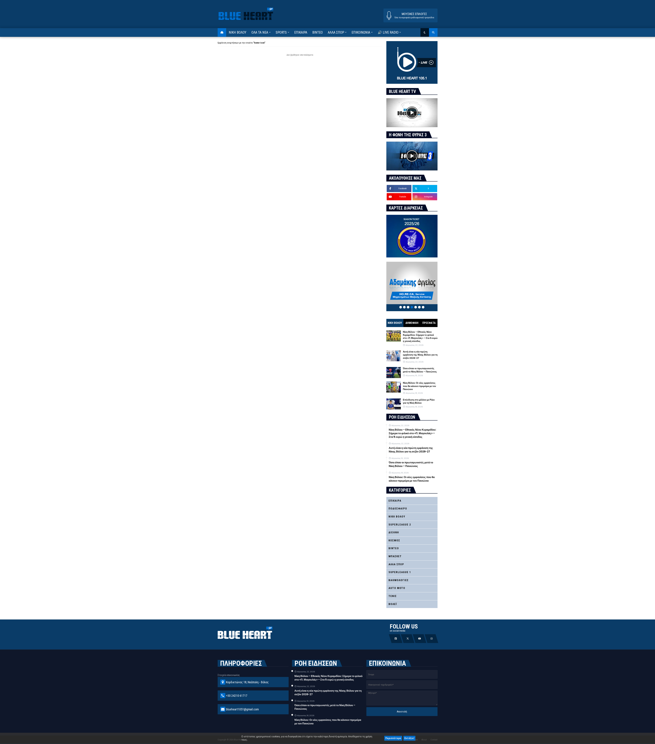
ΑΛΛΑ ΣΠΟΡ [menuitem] (336, 32)
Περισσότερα (393, 738)
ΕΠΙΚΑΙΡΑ (395, 500)
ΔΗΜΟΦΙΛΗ (411, 322)
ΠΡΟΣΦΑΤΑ (429, 322)
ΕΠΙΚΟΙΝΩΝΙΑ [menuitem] (361, 32)
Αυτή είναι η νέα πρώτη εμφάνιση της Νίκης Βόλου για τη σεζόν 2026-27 (420, 354)
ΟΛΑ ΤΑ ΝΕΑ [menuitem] (259, 32)
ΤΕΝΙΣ (393, 596)
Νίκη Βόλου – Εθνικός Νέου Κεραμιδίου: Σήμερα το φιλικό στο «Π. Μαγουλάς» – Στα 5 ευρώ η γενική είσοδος (420, 336)
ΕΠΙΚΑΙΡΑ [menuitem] (300, 32)
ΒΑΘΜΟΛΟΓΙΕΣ (399, 580)
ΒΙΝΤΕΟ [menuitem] (317, 32)
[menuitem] (222, 32)
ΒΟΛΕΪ (393, 604)
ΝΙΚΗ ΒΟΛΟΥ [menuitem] (237, 32)
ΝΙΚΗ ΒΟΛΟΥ (395, 322)
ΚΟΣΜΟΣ (394, 540)
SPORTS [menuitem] (281, 32)
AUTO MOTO (397, 588)
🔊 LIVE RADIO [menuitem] (388, 32)
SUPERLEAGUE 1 (400, 572)
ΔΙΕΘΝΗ (394, 532)
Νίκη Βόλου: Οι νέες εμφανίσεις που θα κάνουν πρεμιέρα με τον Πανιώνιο (419, 386)
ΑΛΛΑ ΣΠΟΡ (396, 564)
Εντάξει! (409, 738)
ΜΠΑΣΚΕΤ (395, 556)
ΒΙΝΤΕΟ (394, 548)
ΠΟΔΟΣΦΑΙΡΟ (398, 508)
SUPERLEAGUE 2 (400, 524)
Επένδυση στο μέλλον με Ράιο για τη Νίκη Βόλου (419, 401)
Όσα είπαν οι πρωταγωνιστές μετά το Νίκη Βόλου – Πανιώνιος (420, 370)
